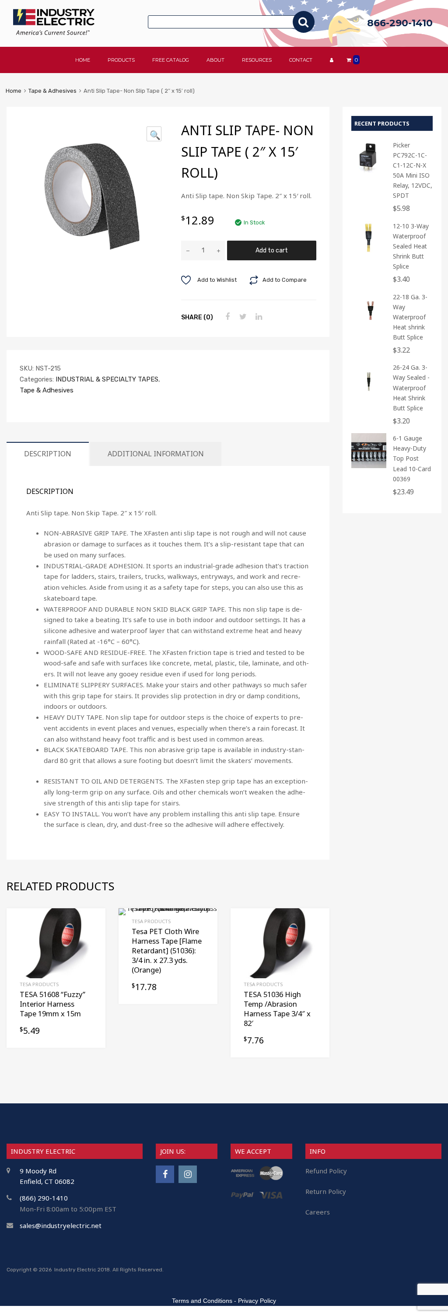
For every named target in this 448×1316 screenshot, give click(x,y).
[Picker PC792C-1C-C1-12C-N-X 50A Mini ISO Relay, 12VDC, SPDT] (368, 172)
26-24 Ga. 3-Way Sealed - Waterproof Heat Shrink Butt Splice (411, 387)
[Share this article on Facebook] (226, 316)
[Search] (304, 22)
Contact (300, 60)
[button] (154, 133)
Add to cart (272, 250)
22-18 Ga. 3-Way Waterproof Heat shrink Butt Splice (410, 317)
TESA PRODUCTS (39, 984)
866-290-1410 (400, 23)
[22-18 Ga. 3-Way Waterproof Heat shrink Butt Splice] (368, 324)
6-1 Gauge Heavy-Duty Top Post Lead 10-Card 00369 (412, 458)
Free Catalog (170, 60)
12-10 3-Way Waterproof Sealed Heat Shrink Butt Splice (411, 246)
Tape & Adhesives (52, 91)
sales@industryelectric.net (61, 1225)
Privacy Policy (257, 1300)
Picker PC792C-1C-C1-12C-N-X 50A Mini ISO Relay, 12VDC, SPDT (412, 170)
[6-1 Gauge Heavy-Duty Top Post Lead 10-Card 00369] (368, 466)
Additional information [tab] (156, 453)
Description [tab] (47, 453)
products (121, 60)
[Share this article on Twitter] (242, 316)
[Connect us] (165, 1174)
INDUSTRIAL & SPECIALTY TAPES (107, 379)
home (82, 60)
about (215, 60)
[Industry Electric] (53, 32)
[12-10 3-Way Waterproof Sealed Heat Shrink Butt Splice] (368, 253)
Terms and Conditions (202, 1300)
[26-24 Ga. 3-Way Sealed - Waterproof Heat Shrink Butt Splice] (368, 395)
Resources (257, 60)
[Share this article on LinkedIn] (257, 316)
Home (13, 91)
